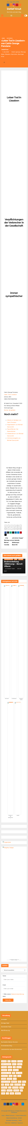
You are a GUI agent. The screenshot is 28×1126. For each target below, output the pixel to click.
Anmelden (4, 1019)
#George (23, 52)
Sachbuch (9, 1090)
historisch (15, 1070)
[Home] (2, 15)
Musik (24, 1081)
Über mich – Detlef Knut (11, 1123)
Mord (19, 1081)
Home (3, 1115)
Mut (2, 1084)
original (7, 1084)
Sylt (21, 1090)
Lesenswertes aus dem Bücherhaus (11, 1049)
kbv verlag (19, 1073)
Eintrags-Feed (5, 1023)
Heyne (10, 1070)
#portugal (21, 54)
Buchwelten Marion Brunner (9, 1042)
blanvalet (4, 1061)
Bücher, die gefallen (9, 410)
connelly (14, 1061)
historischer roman (6, 1073)
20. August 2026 (10, 568)
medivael (9, 1078)
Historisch (10, 38)
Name (4, 976)
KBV (13, 1073)
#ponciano (14, 54)
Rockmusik (15, 1087)
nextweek (21, 559)
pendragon (17, 1084)
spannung (16, 1090)
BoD (9, 1061)
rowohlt (3, 1090)
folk (14, 1067)
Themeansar (14, 1112)
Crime (3, 38)
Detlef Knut (14, 8)
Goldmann (4, 1070)
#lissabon (7, 54)
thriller (3, 1093)
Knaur (10, 1075)
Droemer (20, 1061)
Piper (23, 1084)
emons (14, 1064)
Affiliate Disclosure (10, 1115)
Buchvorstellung (9, 559)
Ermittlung (4, 1067)
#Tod (2, 56)
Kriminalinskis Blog (6, 1045)
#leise (2, 54)
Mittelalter (14, 1081)
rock (10, 1087)
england (20, 1064)
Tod (7, 1093)
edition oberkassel (6, 1064)
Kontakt (20, 1118)
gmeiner (19, 1067)
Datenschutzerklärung (17, 994)
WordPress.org (5, 1030)
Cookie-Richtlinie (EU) (21, 1115)
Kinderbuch (4, 1075)
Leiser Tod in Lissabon (10, 394)
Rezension (4, 1087)
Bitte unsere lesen (13, 995)
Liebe (19, 1075)
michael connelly (6, 1081)
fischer (9, 1067)
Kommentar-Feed (6, 1026)
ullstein (12, 1093)
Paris (12, 1084)
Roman (21, 1087)
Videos (20, 1120)
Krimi (15, 1075)
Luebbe (3, 1078)
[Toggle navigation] (11, 16)
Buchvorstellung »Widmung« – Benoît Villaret (13, 563)
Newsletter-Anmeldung (11, 1120)
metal (15, 1078)
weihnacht (17, 1093)
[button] (19, 15)
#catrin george (16, 52)
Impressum (20, 1123)
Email (4, 985)
